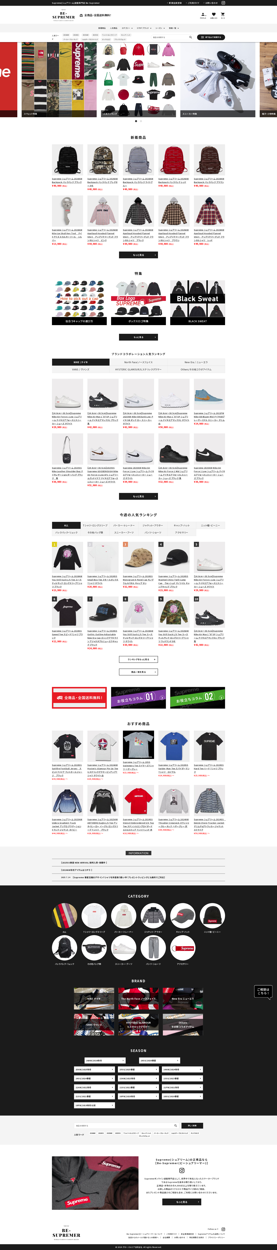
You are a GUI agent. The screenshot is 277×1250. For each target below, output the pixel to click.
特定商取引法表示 (196, 1237)
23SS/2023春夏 (171, 1078)
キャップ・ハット (125, 35)
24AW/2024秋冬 (171, 1069)
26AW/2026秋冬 (94, 1060)
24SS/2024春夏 (83, 1078)
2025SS (95, 35)
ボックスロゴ (106, 39)
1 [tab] (136, 121)
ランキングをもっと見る (138, 659)
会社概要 (166, 1237)
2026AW (66, 35)
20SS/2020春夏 (171, 1096)
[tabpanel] (138, 79)
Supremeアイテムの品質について (211, 1234)
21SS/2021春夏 (83, 1096)
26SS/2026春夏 (148, 1060)
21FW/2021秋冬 (171, 1087)
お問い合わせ (211, 3)
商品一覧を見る (138, 671)
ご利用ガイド (193, 3)
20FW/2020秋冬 (127, 1096)
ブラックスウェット (120, 39)
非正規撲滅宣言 (187, 1234)
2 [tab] (141, 121)
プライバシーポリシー (216, 1237)
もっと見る (138, 255)
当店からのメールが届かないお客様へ (143, 1237)
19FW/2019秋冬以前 (86, 1105)
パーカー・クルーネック (70, 39)
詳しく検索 (192, 1125)
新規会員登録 (175, 3)
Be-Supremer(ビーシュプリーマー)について (144, 1234)
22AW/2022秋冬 (84, 1087)
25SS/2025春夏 (127, 1069)
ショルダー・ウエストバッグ (90, 39)
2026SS (75, 35)
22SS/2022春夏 (127, 1087)
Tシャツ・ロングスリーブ (109, 35)
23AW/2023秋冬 (127, 1078)
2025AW (85, 35)
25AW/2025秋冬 (84, 1069)
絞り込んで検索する (213, 37)
